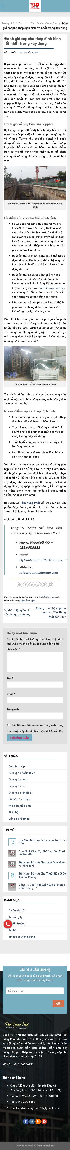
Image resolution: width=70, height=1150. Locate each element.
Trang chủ (8, 23)
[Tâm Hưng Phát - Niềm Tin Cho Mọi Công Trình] (35, 6)
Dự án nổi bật (16, 910)
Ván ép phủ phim (19, 818)
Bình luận (13, 649)
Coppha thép (16, 766)
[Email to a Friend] (38, 584)
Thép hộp (14, 812)
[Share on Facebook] (26, 584)
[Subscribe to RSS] (38, 1121)
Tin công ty (15, 917)
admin (35, 52)
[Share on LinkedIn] (50, 584)
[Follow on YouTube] (44, 1121)
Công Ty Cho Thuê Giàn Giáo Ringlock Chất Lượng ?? (42, 886)
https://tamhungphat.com (38, 572)
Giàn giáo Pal (16, 786)
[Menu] (2, 6)
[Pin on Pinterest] (44, 584)
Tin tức (22, 23)
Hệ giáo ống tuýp (19, 799)
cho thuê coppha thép (51, 288)
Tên (10, 678)
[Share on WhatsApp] (19, 584)
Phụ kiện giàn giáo (19, 805)
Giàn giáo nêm (17, 779)
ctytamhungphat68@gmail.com (43, 560)
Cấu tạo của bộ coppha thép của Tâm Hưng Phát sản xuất (51, 612)
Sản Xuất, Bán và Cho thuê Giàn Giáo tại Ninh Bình (42, 864)
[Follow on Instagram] (32, 1121)
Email (11, 693)
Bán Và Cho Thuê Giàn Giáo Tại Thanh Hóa (43, 841)
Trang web (13, 709)
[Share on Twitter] (32, 584)
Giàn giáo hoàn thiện (21, 773)
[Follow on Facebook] (26, 1121)
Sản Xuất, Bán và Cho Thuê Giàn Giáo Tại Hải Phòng (42, 875)
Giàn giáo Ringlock (20, 792)
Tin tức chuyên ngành (44, 23)
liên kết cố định (28, 600)
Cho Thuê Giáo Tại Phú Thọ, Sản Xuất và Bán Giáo (42, 853)
